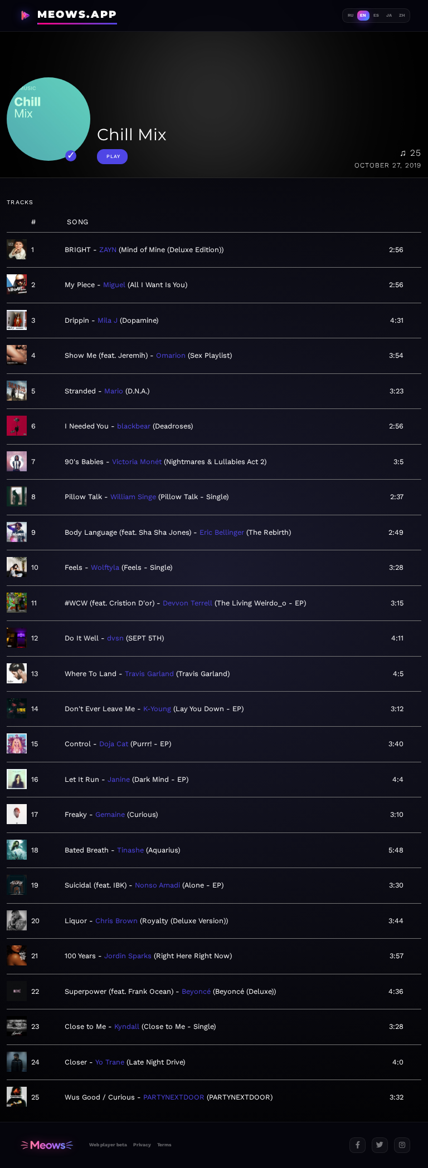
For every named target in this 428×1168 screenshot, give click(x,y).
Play (113, 156)
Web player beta (108, 1144)
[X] (380, 1145)
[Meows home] (47, 1145)
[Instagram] (402, 1145)
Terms (164, 1144)
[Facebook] (357, 1145)
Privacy (142, 1144)
